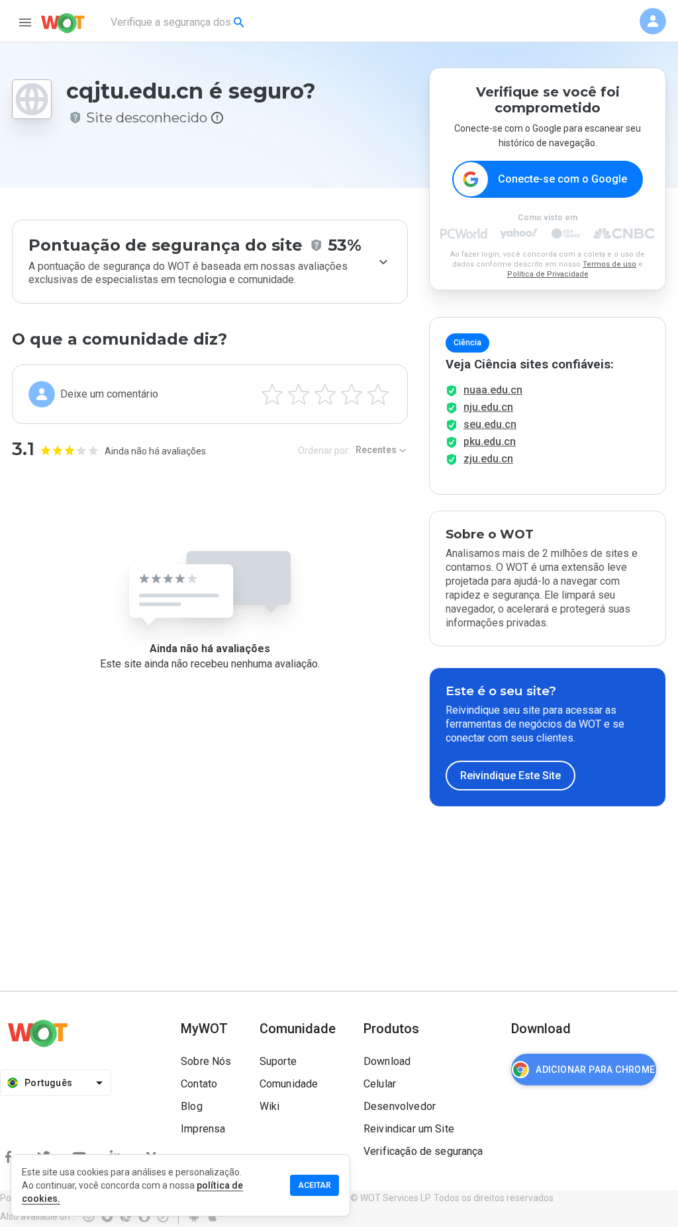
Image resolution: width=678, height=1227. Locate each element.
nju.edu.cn (488, 407)
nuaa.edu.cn (492, 390)
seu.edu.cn (489, 424)
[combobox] (178, 22)
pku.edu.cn (489, 441)
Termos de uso (609, 264)
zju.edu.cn (488, 458)
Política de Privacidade (548, 274)
